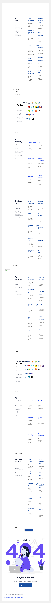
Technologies (17, 353)
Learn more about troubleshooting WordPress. (14, 597)
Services (16, 270)
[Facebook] (39, 6)
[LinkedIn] (45, 6)
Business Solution (18, 453)
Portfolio (16, 351)
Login (16, 527)
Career (16, 524)
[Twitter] (42, 6)
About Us (17, 349)
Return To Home (26, 585)
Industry (16, 391)
